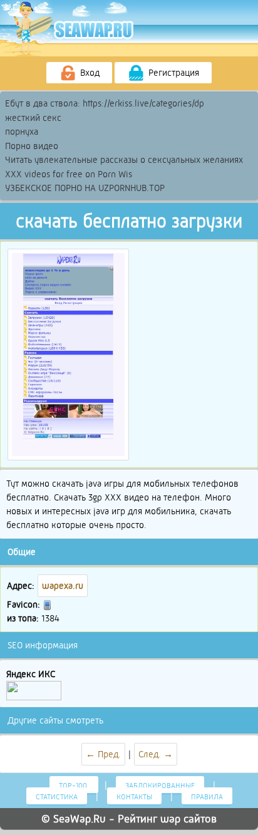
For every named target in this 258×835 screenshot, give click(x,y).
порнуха (21, 131)
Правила (207, 796)
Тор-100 (74, 785)
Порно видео (31, 146)
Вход (89, 72)
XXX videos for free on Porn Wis (68, 174)
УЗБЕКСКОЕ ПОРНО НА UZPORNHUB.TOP (85, 188)
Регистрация (172, 72)
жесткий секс (33, 117)
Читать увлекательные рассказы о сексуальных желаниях (124, 159)
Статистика (57, 796)
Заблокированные (160, 785)
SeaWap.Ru (79, 818)
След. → (155, 754)
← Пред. (103, 754)
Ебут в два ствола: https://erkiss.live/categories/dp (104, 103)
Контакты (134, 796)
